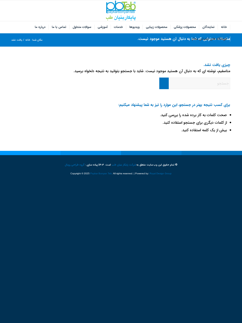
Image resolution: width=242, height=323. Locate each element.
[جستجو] (186, 39)
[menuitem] (224, 27)
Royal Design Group (161, 173)
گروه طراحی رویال (74, 165)
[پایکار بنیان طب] (120, 10)
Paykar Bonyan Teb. (101, 173)
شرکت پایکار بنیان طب (124, 165)
